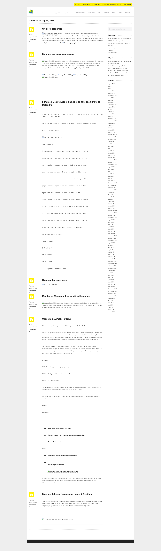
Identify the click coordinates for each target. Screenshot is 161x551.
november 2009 (112, 185)
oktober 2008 (112, 215)
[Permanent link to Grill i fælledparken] (31, 30)
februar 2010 (111, 178)
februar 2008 (111, 231)
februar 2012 (111, 130)
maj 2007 (110, 250)
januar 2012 (111, 132)
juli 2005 (110, 300)
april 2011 (111, 151)
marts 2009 (111, 204)
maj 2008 (110, 224)
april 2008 (111, 227)
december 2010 (112, 158)
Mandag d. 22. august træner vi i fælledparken (66, 295)
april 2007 (111, 252)
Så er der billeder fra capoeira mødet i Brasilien (67, 494)
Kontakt (127, 12)
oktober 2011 (112, 137)
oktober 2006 (112, 266)
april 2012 (111, 125)
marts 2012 (111, 128)
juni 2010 (111, 169)
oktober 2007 (112, 238)
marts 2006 (111, 282)
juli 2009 (110, 194)
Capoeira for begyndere (54, 279)
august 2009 (111, 192)
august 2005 (111, 298)
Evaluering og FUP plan (120, 66)
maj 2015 (110, 86)
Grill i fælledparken (52, 28)
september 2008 (112, 217)
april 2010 (111, 174)
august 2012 (111, 123)
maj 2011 (110, 148)
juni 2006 (111, 275)
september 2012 (112, 121)
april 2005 (111, 307)
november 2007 (112, 236)
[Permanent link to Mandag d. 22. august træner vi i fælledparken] (31, 297)
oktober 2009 (112, 187)
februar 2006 (111, 284)
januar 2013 (111, 116)
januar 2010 (111, 181)
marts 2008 (111, 229)
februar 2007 (111, 257)
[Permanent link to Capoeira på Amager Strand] (31, 320)
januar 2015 (111, 93)
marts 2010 (111, 176)
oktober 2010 (112, 162)
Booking (106, 12)
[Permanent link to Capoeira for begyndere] (31, 281)
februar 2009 (111, 206)
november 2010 (112, 160)
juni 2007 (111, 247)
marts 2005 (111, 310)
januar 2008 (111, 234)
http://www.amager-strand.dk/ (74, 335)
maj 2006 (110, 277)
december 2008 (112, 211)
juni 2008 (111, 222)
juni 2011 (111, 146)
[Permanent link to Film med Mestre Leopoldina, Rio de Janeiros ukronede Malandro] (31, 103)
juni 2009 (111, 197)
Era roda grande (112, 52)
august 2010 (111, 167)
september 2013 (112, 105)
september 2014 (112, 95)
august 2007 (111, 243)
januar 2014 (111, 100)
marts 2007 (111, 254)
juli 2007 (110, 245)
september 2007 (112, 240)
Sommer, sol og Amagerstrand (58, 53)
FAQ (99, 12)
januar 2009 (111, 208)
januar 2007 (111, 259)
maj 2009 (110, 199)
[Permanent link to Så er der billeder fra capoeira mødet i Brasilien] (31, 495)
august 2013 (111, 107)
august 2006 (111, 270)
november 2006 (112, 263)
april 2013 (111, 112)
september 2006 (112, 268)
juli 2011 (110, 144)
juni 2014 (111, 98)
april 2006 (111, 280)
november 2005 (112, 291)
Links (120, 12)
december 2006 (112, 261)
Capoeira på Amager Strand (56, 318)
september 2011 (112, 139)
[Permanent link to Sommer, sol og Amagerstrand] (31, 55)
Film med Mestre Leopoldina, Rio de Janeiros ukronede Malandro (71, 103)
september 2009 (112, 190)
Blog (113, 12)
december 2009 (112, 183)
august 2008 (111, 220)
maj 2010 (110, 171)
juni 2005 (111, 303)
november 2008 (112, 213)
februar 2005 (111, 312)
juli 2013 (110, 109)
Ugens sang (111, 48)
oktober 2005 (112, 293)
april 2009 (111, 201)
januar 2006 (111, 287)
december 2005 (112, 289)
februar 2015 (111, 91)
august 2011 (111, 141)
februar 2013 (111, 114)
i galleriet (87, 506)
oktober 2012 (112, 118)
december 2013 (112, 102)
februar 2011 (111, 153)
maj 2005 (110, 305)
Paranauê (110, 50)
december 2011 (112, 135)
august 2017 (111, 84)
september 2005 (112, 296)
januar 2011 (111, 155)
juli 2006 (110, 273)
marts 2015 (111, 88)
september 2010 (112, 164)
